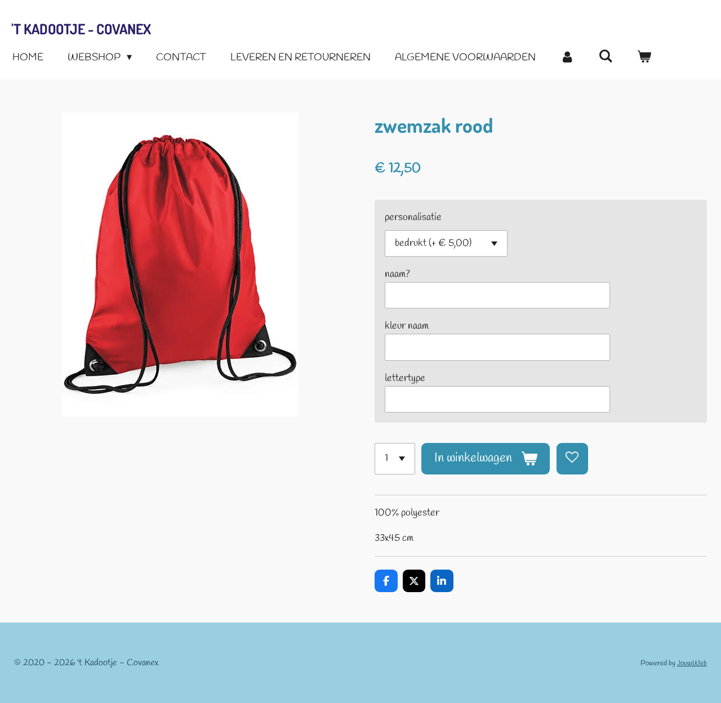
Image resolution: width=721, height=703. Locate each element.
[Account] (567, 57)
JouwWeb (692, 663)
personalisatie (413, 217)
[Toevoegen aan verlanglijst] (572, 458)
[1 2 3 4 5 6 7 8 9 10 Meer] (395, 458)
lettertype (405, 378)
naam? (397, 274)
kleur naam (407, 326)
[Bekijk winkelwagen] (644, 57)
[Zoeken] (605, 56)
